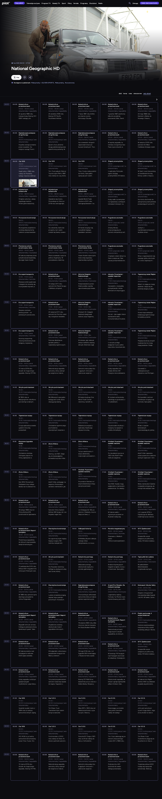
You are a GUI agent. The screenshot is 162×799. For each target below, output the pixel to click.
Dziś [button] (120, 93)
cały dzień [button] (147, 93)
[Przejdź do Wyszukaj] (130, 3)
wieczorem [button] (138, 93)
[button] (157, 99)
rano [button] (130, 93)
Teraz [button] (125, 93)
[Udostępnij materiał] (30, 77)
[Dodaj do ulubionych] (24, 77)
